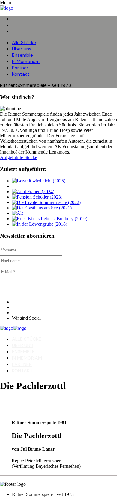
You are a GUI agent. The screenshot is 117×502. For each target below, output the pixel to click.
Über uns (22, 49)
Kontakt (20, 74)
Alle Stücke (24, 42)
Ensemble (22, 55)
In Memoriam (26, 61)
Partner (20, 68)
